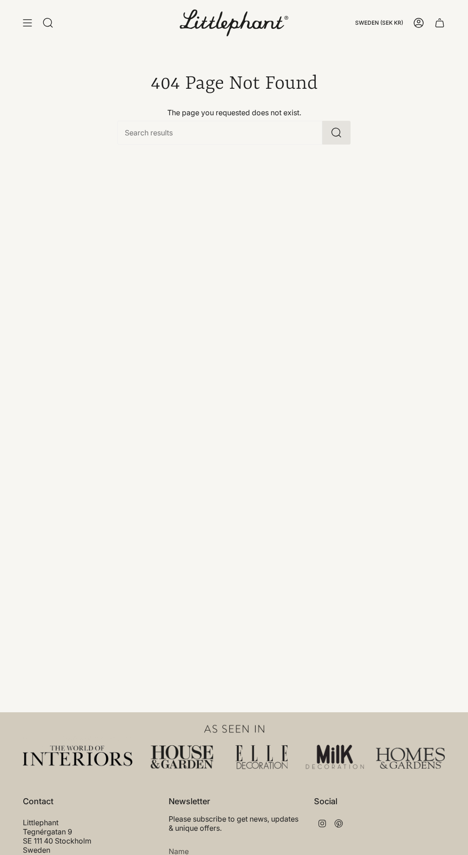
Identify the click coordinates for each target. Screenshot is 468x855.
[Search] (336, 133)
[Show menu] (27, 23)
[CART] (439, 23)
